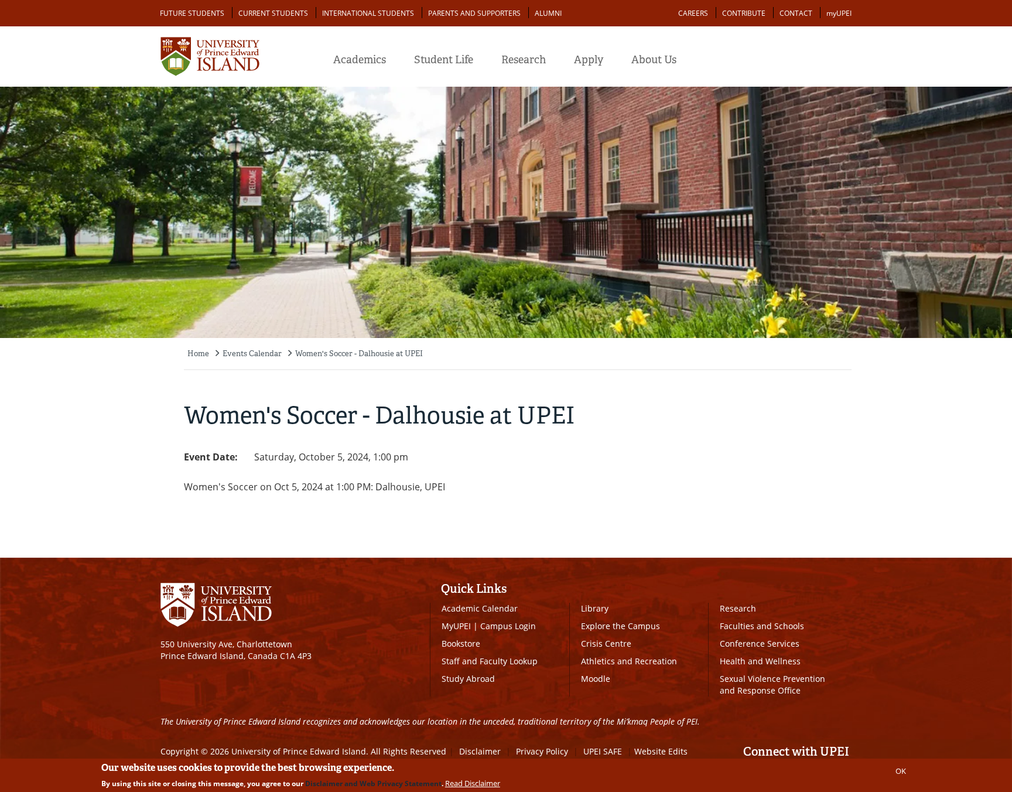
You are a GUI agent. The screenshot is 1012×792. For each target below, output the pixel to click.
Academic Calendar (480, 608)
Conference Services (759, 643)
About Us (653, 59)
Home (198, 354)
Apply (588, 59)
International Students (368, 13)
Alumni (548, 13)
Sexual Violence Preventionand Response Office (772, 684)
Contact (795, 13)
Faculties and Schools (762, 625)
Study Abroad (468, 678)
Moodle (595, 678)
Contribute (743, 13)
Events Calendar (252, 354)
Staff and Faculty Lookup (490, 661)
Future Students (192, 13)
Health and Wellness (760, 661)
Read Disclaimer (472, 783)
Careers (693, 13)
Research (523, 59)
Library (594, 608)
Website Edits (661, 751)
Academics (359, 59)
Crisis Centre (606, 643)
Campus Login (508, 625)
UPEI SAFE (602, 751)
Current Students (273, 13)
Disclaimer (480, 751)
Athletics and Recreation (629, 661)
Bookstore (461, 643)
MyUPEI (456, 625)
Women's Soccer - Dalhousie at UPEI (359, 354)
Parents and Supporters (474, 13)
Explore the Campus (620, 625)
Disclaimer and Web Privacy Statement (373, 783)
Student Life (443, 59)
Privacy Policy (542, 751)
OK (900, 771)
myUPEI (839, 13)
